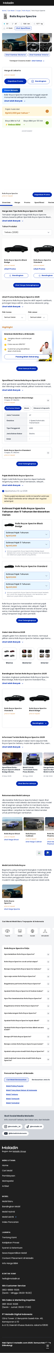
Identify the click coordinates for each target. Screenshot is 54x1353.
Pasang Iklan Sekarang (27, 356)
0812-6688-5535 (10, 1289)
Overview (6, 202)
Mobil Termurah (12, 1099)
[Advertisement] (27, 159)
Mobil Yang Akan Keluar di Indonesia (21, 1090)
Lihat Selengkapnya (27, 464)
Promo (27, 202)
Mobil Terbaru (12, 1095)
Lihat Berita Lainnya (27, 783)
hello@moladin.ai (11, 1278)
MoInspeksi (8, 1180)
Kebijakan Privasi (10, 1242)
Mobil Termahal (12, 1103)
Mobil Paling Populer (14, 1086)
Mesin (26, 408)
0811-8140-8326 (10, 1304)
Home (4, 11)
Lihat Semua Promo (27, 368)
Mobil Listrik (8, 1217)
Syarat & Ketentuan (12, 1247)
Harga (17, 202)
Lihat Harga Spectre (12, 909)
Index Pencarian (10, 1222)
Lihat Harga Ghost (11, 839)
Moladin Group (19, 1151)
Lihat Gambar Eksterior (15, 55)
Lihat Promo (10, 269)
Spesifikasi (39, 202)
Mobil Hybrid (8, 1211)
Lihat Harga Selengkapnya (27, 285)
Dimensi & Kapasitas (42, 408)
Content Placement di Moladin (17, 1258)
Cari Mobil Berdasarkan (16, 1080)
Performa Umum (13, 408)
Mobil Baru (7, 1201)
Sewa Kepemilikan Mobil (14, 1252)
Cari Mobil (11, 11)
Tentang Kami (9, 1237)
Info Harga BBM (10, 1263)
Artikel (5, 1186)
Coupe (18, 11)
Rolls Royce (26, 11)
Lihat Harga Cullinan (34, 842)
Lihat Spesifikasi (23, 28)
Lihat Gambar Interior (39, 55)
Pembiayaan (8, 1175)
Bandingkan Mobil (11, 1206)
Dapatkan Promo (15, 81)
